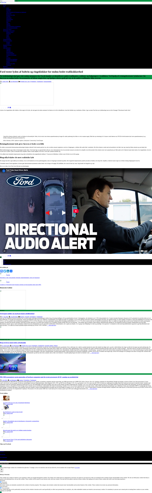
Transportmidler (7, 39)
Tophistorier (40, 81)
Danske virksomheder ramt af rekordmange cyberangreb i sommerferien (21, 421)
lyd (4, 262)
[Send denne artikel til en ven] (9, 107)
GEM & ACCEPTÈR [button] (5, 490)
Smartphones (9, 19)
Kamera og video (10, 15)
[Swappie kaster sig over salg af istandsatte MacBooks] (6, 400)
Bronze (8, 38)
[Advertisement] (76, 123)
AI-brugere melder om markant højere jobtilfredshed (17, 313)
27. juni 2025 (5, 316)
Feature (8, 42)
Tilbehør (8, 25)
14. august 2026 (9, 441)
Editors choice (9, 32)
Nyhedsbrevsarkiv (3, 460)
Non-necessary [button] (3, 486)
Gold (7, 35)
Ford (4, 261)
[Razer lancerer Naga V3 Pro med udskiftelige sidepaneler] (6, 436)
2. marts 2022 (5, 81)
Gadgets (8, 10)
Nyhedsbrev (33, 81)
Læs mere (77, 467)
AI (4, 260)
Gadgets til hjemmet (11, 55)
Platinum (8, 33)
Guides (8, 43)
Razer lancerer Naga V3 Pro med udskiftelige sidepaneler (17, 439)
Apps (7, 8)
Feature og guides (7, 40)
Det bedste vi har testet (8, 30)
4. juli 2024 (4, 380)
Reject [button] (72, 467)
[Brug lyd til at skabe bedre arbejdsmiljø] (13, 338)
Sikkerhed (8, 18)
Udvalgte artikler (49, 345)
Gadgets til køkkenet (11, 60)
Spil (7, 22)
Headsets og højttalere (11, 59)
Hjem (4, 5)
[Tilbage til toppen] (1, 466)
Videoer (5, 46)
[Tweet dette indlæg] (3, 107)
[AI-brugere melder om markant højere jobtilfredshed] (13, 309)
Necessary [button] (2, 480)
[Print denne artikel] (10, 107)
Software (8, 20)
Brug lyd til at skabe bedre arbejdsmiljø (13, 342)
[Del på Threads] (20, 107)
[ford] (27, 105)
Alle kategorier (7, 48)
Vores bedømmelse (3, 457)
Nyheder (27, 316)
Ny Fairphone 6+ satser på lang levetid (12, 412)
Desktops (8, 9)
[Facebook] (77, 448)
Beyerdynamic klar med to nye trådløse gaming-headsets (17, 430)
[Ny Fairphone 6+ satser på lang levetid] (6, 409)
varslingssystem (7, 264)
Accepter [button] (68, 467)
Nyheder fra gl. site (25, 81)
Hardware (8, 13)
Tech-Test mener (7, 29)
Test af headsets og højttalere (13, 26)
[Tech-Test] (3, 2)
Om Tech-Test (2, 454)
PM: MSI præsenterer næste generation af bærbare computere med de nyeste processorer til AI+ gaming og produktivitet (39, 377)
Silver (7, 36)
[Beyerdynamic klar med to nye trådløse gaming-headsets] (6, 427)
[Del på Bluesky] (18, 107)
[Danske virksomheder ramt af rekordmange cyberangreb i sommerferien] (6, 418)
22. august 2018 (6, 345)
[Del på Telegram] (16, 107)
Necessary (4, 482)
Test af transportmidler (11, 28)
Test (4, 6)
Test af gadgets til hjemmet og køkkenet (16, 12)
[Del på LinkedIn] (5, 107)
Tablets (8, 23)
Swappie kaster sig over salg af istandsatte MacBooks (16, 402)
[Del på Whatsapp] (12, 107)
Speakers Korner (7, 45)
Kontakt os (2, 451)
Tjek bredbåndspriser (8, 68)
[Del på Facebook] (1, 107)
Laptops (8, 16)
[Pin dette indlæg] (7, 107)
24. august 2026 (9, 404)
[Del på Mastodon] (14, 107)
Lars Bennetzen (14, 81)
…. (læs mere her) (51, 325)
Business (5, 66)
